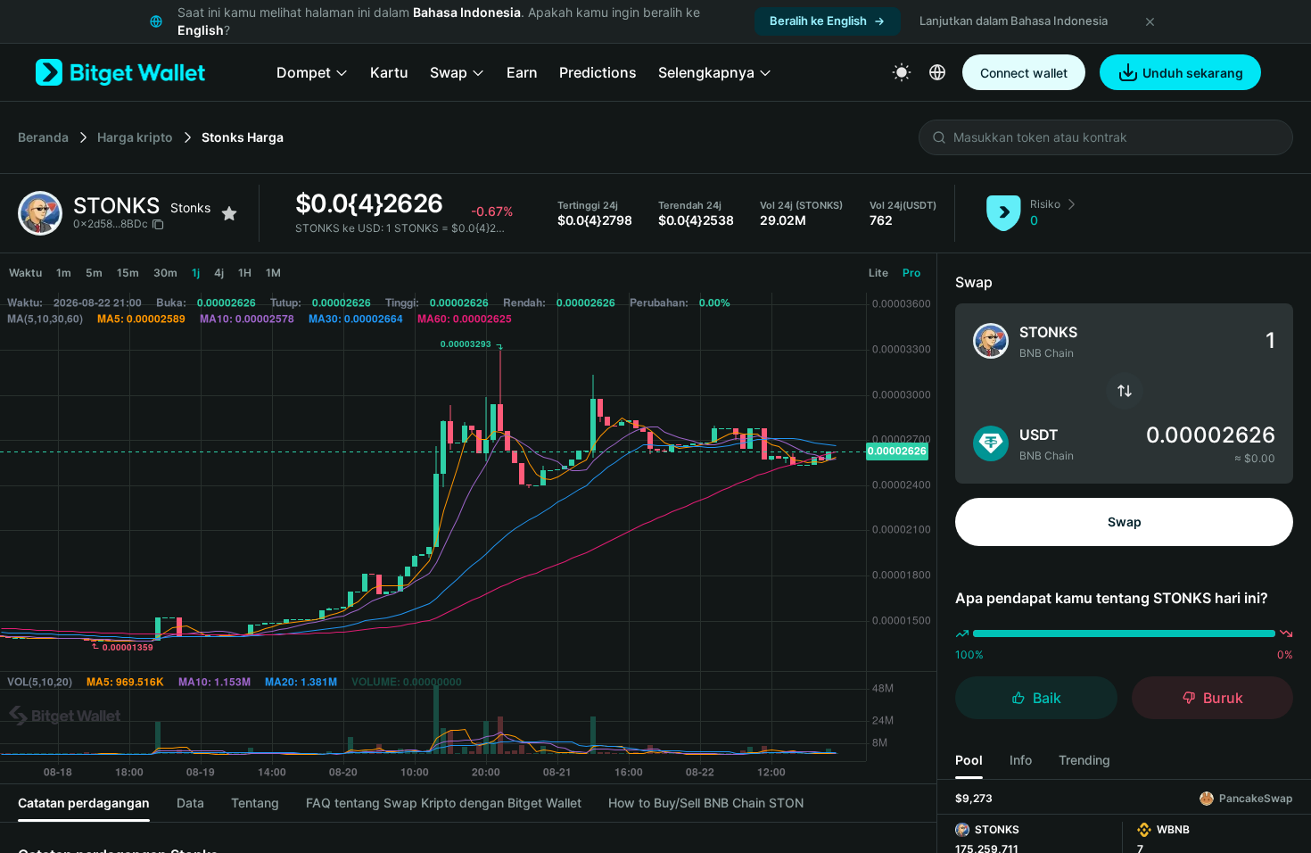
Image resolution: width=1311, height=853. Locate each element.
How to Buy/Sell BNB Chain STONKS (706, 802)
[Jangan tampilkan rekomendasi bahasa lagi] (1149, 21)
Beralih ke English (818, 20)
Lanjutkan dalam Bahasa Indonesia (1013, 20)
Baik (1047, 698)
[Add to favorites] (229, 213)
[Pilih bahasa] (937, 72)
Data (190, 802)
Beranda (43, 137)
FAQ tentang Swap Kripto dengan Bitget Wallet (443, 802)
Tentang (255, 802)
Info (1021, 759)
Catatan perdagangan (84, 802)
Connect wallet (1024, 72)
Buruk (1223, 698)
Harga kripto (135, 137)
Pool (969, 759)
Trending (1084, 759)
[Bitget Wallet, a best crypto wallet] (120, 72)
